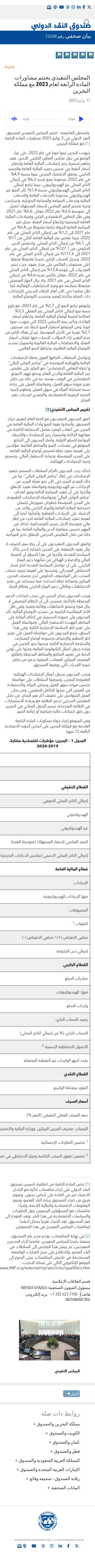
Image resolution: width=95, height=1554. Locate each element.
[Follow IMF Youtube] (34, 1546)
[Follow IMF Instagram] (73, 7)
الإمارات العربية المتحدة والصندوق (50, 1469)
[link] (90, 55)
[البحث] (87, 22)
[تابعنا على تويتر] (77, 1546)
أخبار (74, 1394)
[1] (87, 143)
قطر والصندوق (67, 1451)
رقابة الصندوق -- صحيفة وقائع (55, 1478)
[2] (87, 1236)
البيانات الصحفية (65, 1487)
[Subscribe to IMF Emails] (19, 1546)
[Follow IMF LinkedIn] (79, 7)
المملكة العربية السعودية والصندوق (49, 1460)
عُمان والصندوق (66, 1442)
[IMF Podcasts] (55, 7)
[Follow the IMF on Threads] (67, 7)
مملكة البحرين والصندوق (58, 1423)
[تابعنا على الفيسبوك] (68, 1546)
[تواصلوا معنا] (89, 7)
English (10, 67)
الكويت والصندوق (64, 1432)
